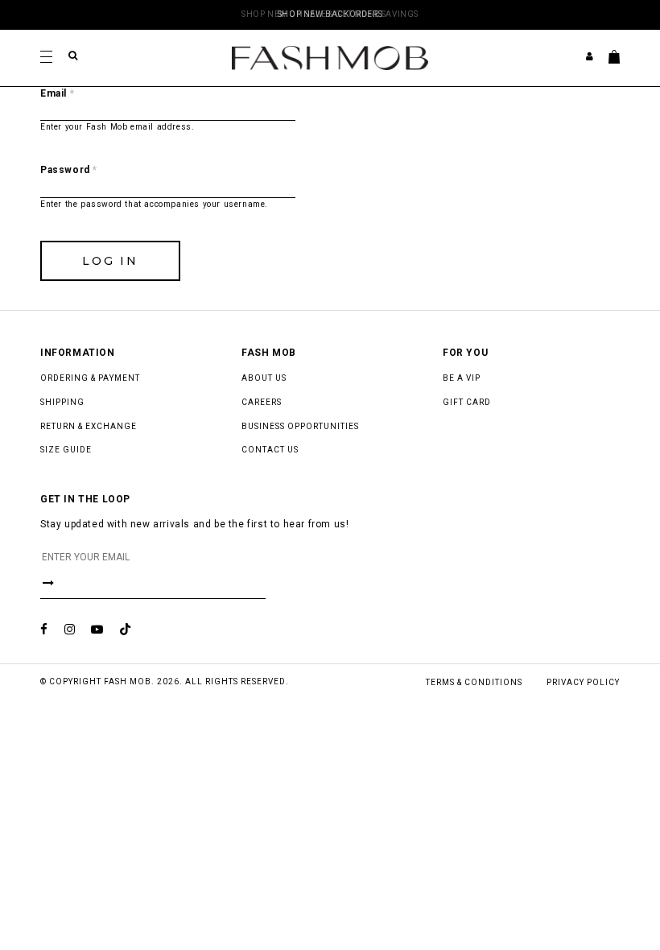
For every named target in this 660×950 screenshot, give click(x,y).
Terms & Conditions (474, 682)
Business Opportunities (300, 426)
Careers (261, 402)
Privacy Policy (583, 682)
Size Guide (66, 449)
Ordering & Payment (90, 378)
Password (68, 170)
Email (57, 93)
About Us (264, 378)
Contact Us (270, 449)
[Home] (330, 57)
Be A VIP (462, 378)
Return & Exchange (88, 426)
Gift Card (467, 402)
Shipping (62, 402)
